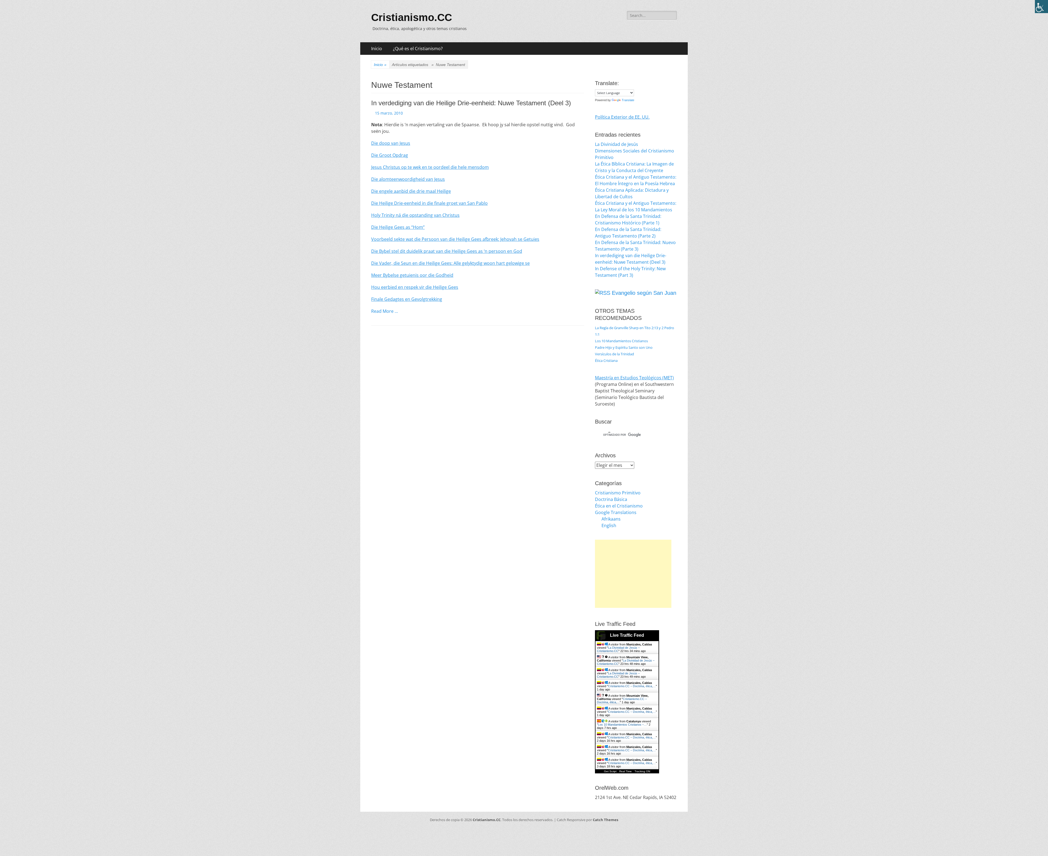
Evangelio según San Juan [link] (644, 293)
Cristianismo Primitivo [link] (618, 493)
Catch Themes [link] (605, 819)
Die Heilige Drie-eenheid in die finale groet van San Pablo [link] (429, 203)
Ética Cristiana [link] (606, 360)
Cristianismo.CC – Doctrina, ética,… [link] (632, 686)
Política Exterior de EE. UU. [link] (622, 117)
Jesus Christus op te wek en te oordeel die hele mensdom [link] (430, 167)
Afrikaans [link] (611, 519)
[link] (1041, 6)
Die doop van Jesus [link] (390, 143)
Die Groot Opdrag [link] (389, 155)
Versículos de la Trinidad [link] (614, 354)
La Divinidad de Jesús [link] (616, 144)
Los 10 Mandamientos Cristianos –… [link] (622, 724)
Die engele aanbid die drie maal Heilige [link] (411, 191)
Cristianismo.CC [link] (411, 17)
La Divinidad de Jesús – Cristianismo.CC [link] (618, 649)
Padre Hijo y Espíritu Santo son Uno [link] (624, 347)
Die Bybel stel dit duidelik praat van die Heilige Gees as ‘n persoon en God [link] (446, 251)
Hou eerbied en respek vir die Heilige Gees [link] (414, 287)
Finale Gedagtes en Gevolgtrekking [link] (406, 299)
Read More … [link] (384, 311)
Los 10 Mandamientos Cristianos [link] (621, 340)
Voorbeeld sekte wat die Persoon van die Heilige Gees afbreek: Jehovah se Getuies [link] (455, 239)
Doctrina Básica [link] (611, 499)
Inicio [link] (376, 49)
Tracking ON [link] (642, 771)
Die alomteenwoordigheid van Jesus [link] (408, 179)
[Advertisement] (633, 574)
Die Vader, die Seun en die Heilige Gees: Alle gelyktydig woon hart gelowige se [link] (450, 263)
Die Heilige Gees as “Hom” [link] (398, 227)
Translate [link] (628, 100)
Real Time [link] (625, 771)
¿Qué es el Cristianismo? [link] (418, 49)
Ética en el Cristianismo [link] (619, 506)
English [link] (609, 525)
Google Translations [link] (615, 512)
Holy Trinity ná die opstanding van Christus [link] (415, 215)
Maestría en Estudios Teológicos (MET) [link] (634, 378)
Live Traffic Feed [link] (627, 635)
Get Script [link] (610, 771)
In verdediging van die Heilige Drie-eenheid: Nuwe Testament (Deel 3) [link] (471, 103)
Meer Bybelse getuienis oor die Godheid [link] (412, 275)
